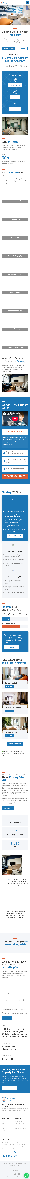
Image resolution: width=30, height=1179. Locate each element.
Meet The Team (19, 1123)
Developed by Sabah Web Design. (15, 1177)
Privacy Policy (8, 1164)
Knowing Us (18, 1121)
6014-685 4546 (10, 1156)
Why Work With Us (20, 1126)
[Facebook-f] (3, 1059)
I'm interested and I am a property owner (15, 1013)
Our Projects (5, 1128)
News (3, 1130)
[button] (27, 2)
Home (3, 1121)
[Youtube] (12, 1059)
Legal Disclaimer (21, 1164)
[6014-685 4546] (15, 1152)
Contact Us (5, 1133)
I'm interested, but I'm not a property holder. (13, 1010)
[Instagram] (7, 1059)
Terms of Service (15, 1165)
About (3, 1123)
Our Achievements (20, 1128)
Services (4, 1126)
